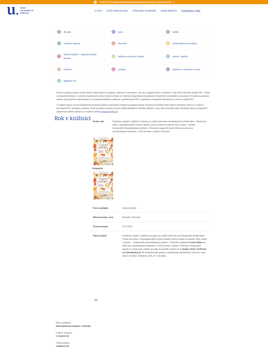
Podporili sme (190, 10)
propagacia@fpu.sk (109, 111)
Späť (96, 300)
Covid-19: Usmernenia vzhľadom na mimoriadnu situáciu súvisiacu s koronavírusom (135, 2)
